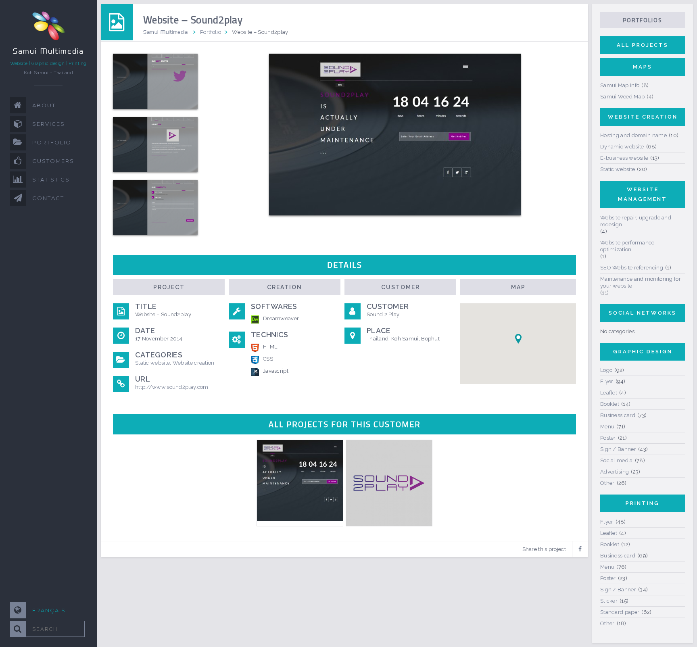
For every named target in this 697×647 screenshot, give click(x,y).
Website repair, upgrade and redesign (635, 221)
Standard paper (619, 612)
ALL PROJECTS (642, 45)
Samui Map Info (619, 85)
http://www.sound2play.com (172, 387)
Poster (608, 438)
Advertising (614, 472)
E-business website (624, 158)
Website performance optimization (627, 246)
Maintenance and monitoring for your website (640, 282)
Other (607, 483)
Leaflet (608, 393)
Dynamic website (622, 147)
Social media (616, 460)
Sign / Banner (618, 449)
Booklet (609, 404)
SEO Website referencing (631, 268)
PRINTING (642, 503)
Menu (607, 427)
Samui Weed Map (622, 97)
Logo (606, 370)
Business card (617, 415)
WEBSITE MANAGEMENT (642, 194)
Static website (152, 363)
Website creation (194, 363)
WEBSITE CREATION (643, 117)
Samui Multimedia (165, 32)
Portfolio (210, 32)
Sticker (609, 601)
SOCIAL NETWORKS (642, 313)
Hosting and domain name (633, 135)
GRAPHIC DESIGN (642, 352)
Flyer (607, 381)
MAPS (642, 67)
